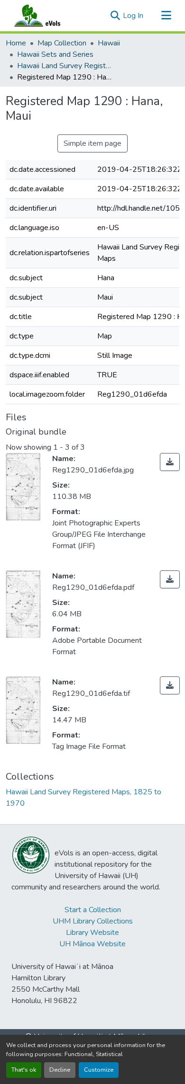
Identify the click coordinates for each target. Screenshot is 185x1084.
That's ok (23, 1070)
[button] (46, 15)
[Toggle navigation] (166, 16)
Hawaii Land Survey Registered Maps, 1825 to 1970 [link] (64, 66)
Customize (98, 1070)
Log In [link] (133, 15)
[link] (170, 462)
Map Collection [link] (61, 43)
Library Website (92, 932)
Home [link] (16, 43)
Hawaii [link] (109, 43)
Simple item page (92, 143)
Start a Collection (93, 910)
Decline (59, 1070)
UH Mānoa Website (92, 944)
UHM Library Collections (93, 921)
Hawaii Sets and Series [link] (55, 54)
